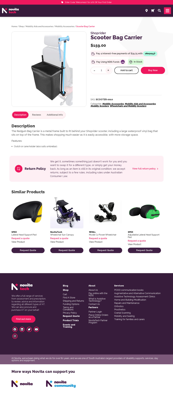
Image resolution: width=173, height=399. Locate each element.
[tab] (20, 115)
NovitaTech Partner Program (98, 321)
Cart (65, 294)
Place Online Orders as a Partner (98, 316)
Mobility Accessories (64, 26)
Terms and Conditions (68, 308)
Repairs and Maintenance (126, 303)
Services (119, 286)
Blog (65, 286)
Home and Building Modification (130, 300)
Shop (21, 26)
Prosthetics (119, 310)
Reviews (36, 115)
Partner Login (95, 312)
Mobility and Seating (124, 316)
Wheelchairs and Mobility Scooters (128, 106)
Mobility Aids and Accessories (39, 26)
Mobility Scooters (100, 106)
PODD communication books (129, 290)
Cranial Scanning (122, 313)
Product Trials (71, 320)
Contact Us (94, 304)
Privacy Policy (70, 313)
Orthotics (119, 306)
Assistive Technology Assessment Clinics (134, 297)
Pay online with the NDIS (98, 294)
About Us (93, 290)
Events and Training (69, 326)
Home (14, 26)
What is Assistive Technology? (97, 300)
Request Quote (28, 250)
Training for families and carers (129, 319)
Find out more (23, 319)
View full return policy (144, 169)
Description (20, 115)
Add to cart (126, 70)
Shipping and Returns (73, 301)
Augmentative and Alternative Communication (137, 293)
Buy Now (153, 70)
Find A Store (69, 298)
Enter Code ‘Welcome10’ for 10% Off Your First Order (88, 2)
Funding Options (71, 304)
